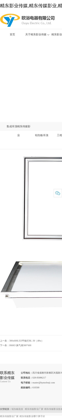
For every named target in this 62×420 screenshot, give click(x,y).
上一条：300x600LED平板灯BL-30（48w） (22, 341)
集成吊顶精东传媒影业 (18, 131)
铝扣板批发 (18, 409)
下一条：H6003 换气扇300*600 (15, 345)
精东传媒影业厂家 (34, 409)
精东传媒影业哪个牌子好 (32, 416)
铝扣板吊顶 (41, 135)
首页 (12, 34)
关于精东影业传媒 (35, 34)
